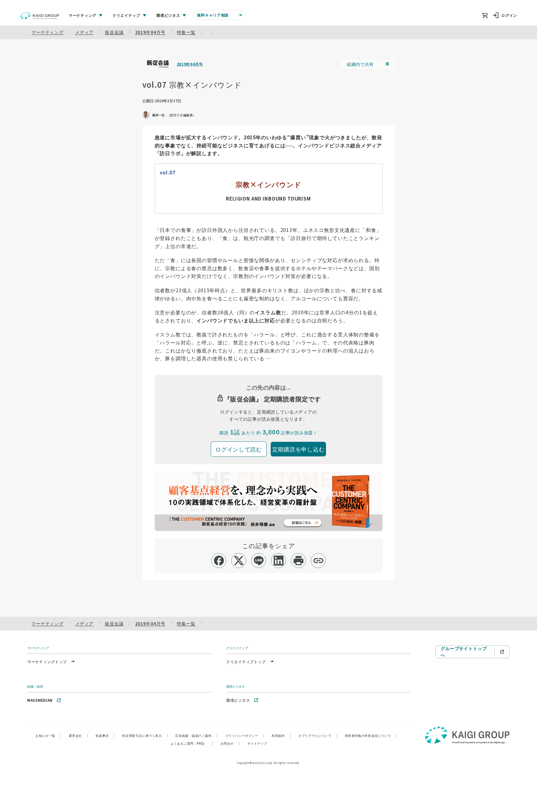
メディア (84, 32)
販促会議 (114, 32)
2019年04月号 (150, 32)
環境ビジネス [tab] (168, 15)
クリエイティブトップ (246, 661)
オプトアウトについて (317, 735)
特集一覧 (186, 32)
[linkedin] (279, 560)
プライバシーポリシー (244, 735)
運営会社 (78, 735)
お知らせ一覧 (48, 735)
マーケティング (47, 32)
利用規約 (281, 735)
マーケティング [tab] (82, 15)
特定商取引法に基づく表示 (145, 735)
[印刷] (298, 560)
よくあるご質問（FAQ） (192, 743)
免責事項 (105, 735)
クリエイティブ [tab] (126, 15)
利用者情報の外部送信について (371, 735)
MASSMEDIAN (40, 700)
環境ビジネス (238, 700)
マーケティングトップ (47, 661)
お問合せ (230, 743)
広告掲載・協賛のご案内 (196, 735)
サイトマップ (257, 743)
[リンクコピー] (318, 560)
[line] (259, 560)
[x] (239, 560)
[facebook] (219, 560)
